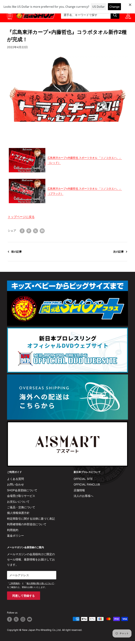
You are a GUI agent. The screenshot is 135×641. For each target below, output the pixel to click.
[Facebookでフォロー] (9, 619)
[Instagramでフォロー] (22, 619)
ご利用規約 (14, 583)
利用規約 (12, 530)
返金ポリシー (15, 535)
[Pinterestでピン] (28, 230)
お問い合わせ (15, 484)
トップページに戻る (21, 217)
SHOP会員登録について (22, 490)
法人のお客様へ (83, 496)
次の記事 (118, 251)
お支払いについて (18, 501)
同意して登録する (23, 595)
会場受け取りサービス (21, 496)
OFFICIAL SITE (83, 479)
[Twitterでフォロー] (16, 619)
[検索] (115, 15)
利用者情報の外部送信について (26, 524)
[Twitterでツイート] (35, 230)
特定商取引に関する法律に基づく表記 (31, 518)
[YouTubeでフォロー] (29, 619)
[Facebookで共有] (22, 230)
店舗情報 (79, 490)
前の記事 (16, 251)
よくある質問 (15, 479)
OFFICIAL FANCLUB (87, 484)
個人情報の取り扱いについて (40, 583)
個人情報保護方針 (18, 513)
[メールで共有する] (42, 230)
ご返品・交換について (21, 507)
